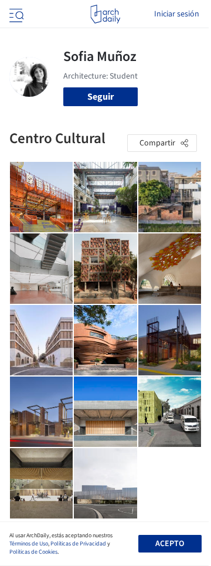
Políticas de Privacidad (78, 544)
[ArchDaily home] (105, 14)
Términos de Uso (28, 544)
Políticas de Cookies (33, 552)
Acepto (169, 544)
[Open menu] (15, 14)
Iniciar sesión (176, 14)
